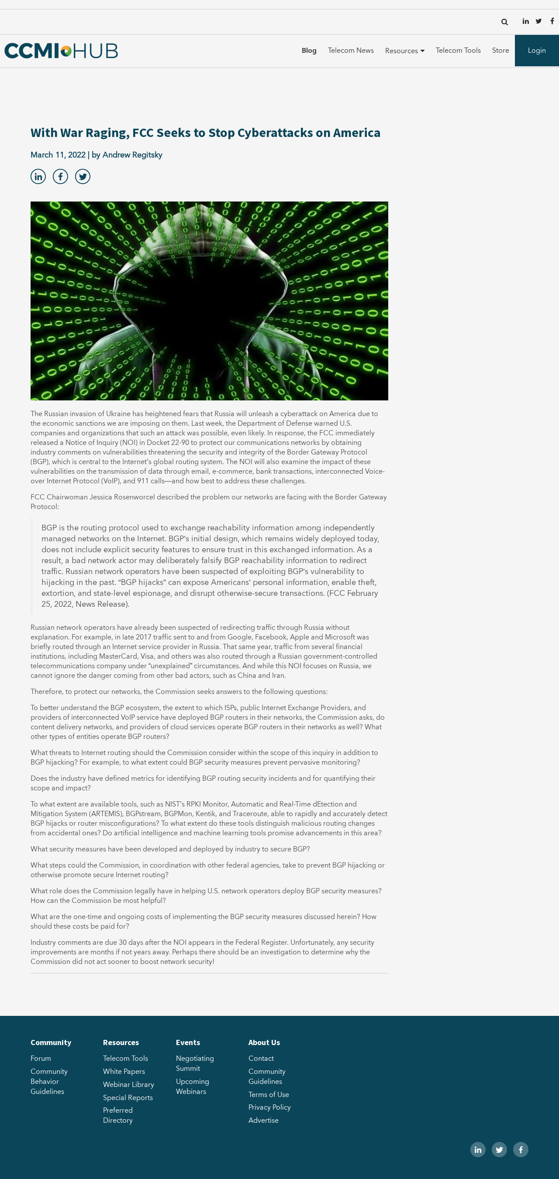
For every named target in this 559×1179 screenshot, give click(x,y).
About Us (264, 1042)
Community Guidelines (267, 1077)
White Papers (124, 1071)
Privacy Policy (269, 1107)
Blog (309, 50)
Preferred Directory (118, 1115)
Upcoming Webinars (192, 1087)
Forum (41, 1058)
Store (500, 50)
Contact (261, 1058)
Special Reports (128, 1098)
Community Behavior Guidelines (49, 1082)
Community (51, 1042)
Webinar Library (128, 1085)
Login (537, 50)
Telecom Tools (458, 50)
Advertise (263, 1120)
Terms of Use (268, 1095)
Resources (401, 51)
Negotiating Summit (195, 1063)
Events (188, 1042)
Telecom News (351, 50)
